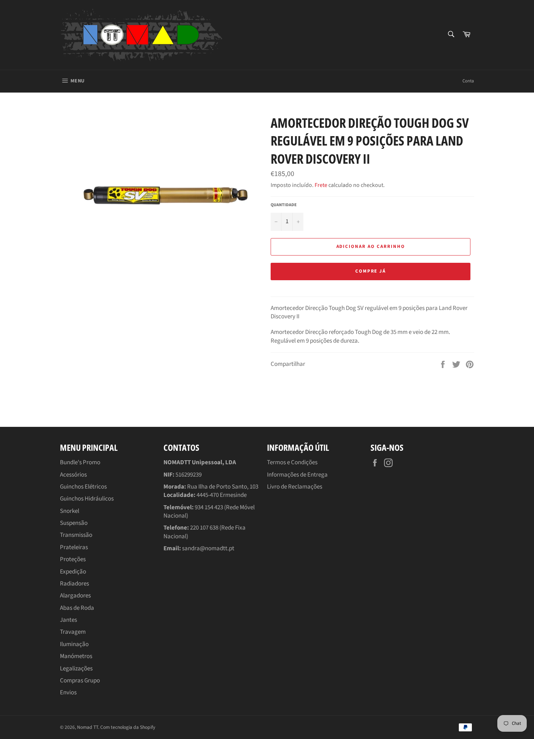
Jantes (68, 620)
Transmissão (76, 535)
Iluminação (74, 644)
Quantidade (284, 205)
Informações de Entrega (297, 474)
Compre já (370, 271)
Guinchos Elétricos (83, 486)
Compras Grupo (80, 680)
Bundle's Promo (80, 462)
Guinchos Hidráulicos (87, 498)
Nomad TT (87, 727)
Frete (321, 185)
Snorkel (69, 511)
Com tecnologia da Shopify (127, 727)
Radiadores (74, 583)
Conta (468, 81)
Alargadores (75, 595)
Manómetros (76, 656)
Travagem (73, 632)
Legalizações (76, 668)
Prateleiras (74, 547)
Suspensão (74, 523)
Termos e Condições (292, 462)
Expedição (73, 571)
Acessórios (73, 474)
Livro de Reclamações (294, 486)
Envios (68, 692)
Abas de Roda (77, 608)
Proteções (73, 559)
